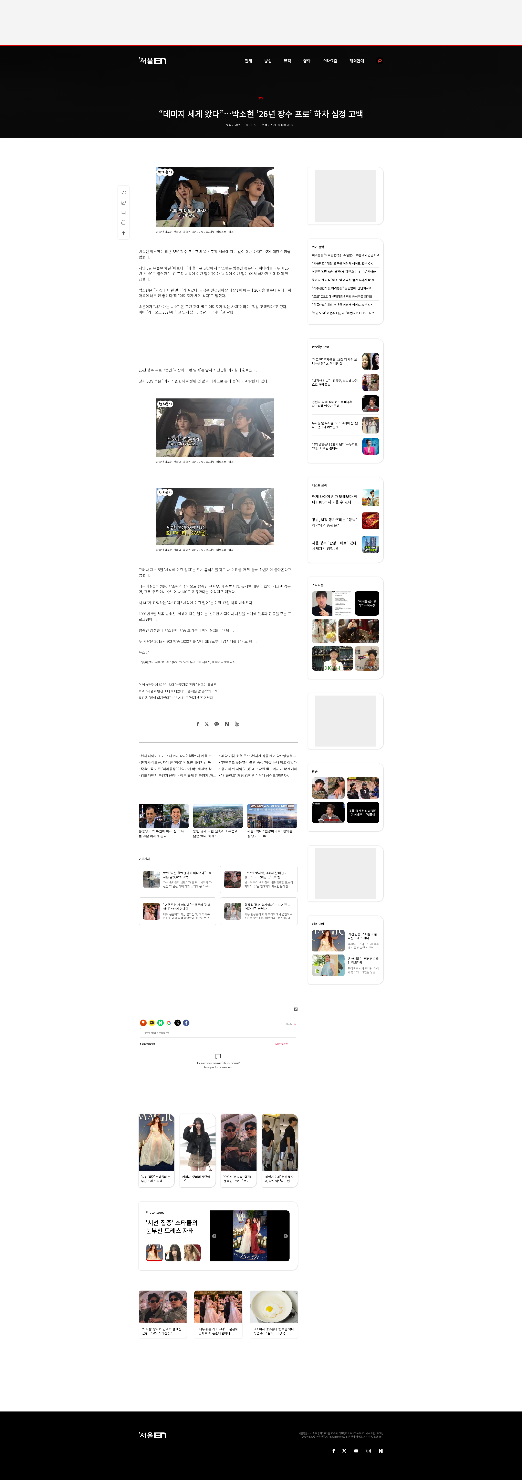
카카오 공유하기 (216, 724)
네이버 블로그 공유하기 (226, 724)
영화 (307, 61)
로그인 (380, 1433)
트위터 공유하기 (206, 724)
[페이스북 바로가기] (333, 1450)
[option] (250, 1235)
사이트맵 (370, 1433)
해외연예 (356, 61)
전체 (248, 61)
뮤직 (287, 61)
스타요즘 (330, 61)
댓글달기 (123, 212)
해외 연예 (318, 924)
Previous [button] (214, 1236)
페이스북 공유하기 (198, 724)
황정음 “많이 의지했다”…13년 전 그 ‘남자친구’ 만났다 (176, 697)
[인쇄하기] (123, 222)
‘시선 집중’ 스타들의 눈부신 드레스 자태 (172, 1226)
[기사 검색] (376, 60)
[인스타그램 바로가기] (368, 1450)
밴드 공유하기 (237, 724)
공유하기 (123, 202)
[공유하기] (123, 202)
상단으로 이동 (123, 232)
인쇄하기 (123, 222)
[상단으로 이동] (123, 232)
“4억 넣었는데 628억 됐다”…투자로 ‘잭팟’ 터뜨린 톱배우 (178, 684)
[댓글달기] (123, 212)
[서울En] (152, 60)
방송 (268, 61)
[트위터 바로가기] (344, 1450)
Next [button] (285, 1236)
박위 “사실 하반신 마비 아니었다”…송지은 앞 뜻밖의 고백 (178, 691)
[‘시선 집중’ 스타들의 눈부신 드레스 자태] (250, 1235)
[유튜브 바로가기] (356, 1450)
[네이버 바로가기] (380, 1450)
